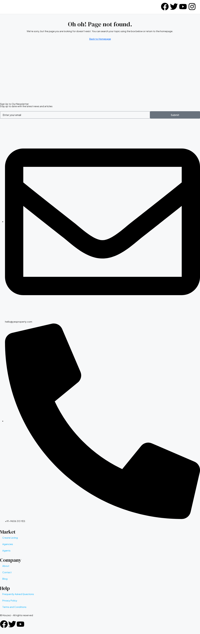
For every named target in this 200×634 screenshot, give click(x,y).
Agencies (7, 544)
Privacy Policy (9, 600)
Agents (6, 550)
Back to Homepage (100, 38)
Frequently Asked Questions (18, 593)
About (5, 565)
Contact (7, 572)
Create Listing (10, 537)
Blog (5, 578)
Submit (175, 115)
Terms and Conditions (14, 606)
